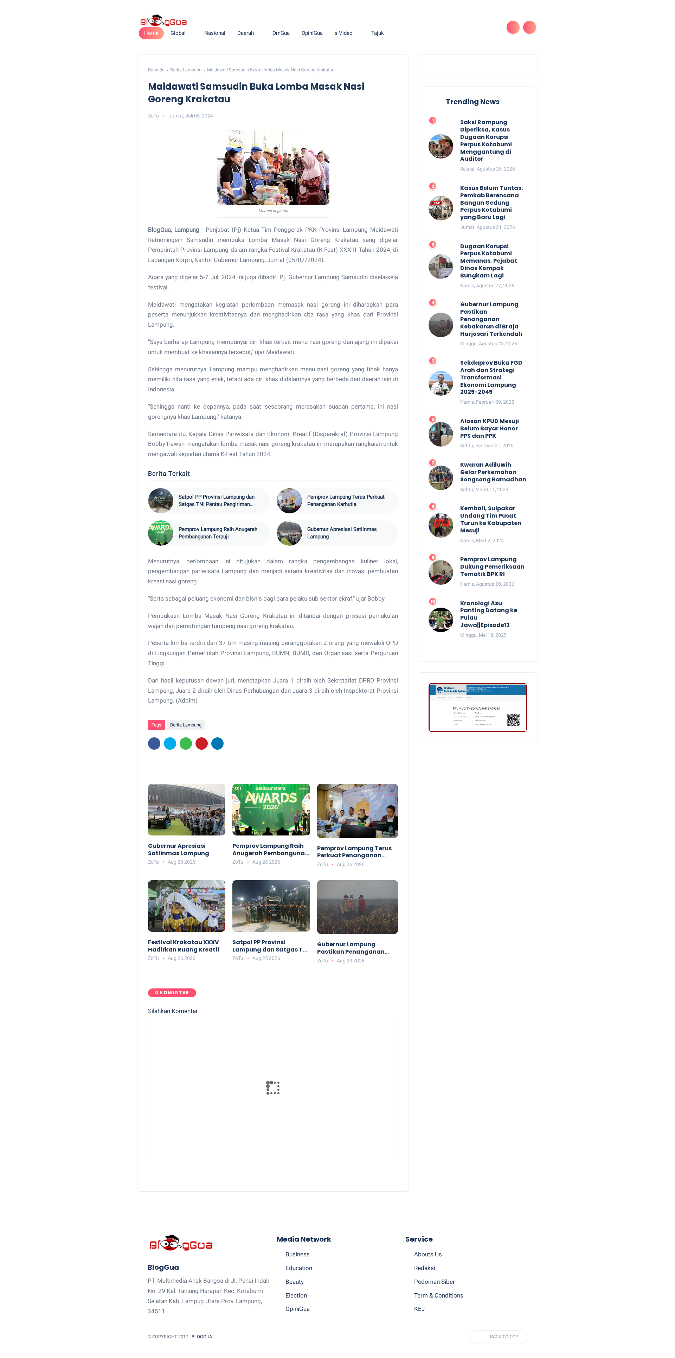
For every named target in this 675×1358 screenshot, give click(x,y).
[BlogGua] (163, 20)
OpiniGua (297, 1308)
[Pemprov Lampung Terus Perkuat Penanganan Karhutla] (289, 500)
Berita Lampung (185, 69)
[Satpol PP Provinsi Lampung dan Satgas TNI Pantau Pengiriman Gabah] (160, 500)
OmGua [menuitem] (281, 33)
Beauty (294, 1281)
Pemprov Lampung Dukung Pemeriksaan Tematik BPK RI (492, 567)
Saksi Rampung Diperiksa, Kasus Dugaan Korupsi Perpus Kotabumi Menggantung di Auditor (486, 141)
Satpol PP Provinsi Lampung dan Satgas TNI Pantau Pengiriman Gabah (217, 501)
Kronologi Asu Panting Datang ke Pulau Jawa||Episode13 (488, 614)
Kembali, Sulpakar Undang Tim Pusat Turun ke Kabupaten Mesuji (490, 519)
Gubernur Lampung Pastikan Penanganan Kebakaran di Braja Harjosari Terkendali (351, 948)
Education (298, 1267)
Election (296, 1295)
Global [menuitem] (178, 33)
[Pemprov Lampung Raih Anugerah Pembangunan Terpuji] (160, 533)
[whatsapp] (458, 27)
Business (297, 1254)
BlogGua (202, 1336)
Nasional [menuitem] (214, 33)
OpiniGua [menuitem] (312, 33)
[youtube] (492, 27)
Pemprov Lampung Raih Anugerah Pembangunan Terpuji (218, 533)
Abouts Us (428, 1254)
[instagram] (481, 27)
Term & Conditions (438, 1295)
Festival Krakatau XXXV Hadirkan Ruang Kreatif (184, 946)
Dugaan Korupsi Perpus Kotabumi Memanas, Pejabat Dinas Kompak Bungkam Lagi (488, 261)
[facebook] (436, 27)
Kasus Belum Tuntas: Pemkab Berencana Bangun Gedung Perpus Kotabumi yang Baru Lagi (491, 203)
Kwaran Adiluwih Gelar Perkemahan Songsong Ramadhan (493, 472)
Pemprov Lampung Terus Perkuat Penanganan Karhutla (346, 500)
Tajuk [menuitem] (377, 33)
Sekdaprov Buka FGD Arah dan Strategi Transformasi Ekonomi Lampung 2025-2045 (491, 377)
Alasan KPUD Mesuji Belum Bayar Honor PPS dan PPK (489, 429)
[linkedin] (217, 743)
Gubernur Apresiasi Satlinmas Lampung (342, 533)
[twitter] (447, 27)
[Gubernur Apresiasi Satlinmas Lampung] (289, 533)
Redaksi (424, 1267)
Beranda (156, 69)
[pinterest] (470, 27)
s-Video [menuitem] (344, 33)
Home (151, 33)
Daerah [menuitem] (245, 33)
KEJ (419, 1308)
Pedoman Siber (434, 1281)
